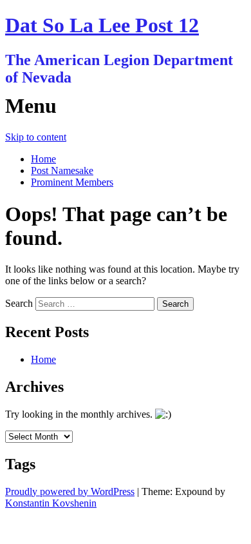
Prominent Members (72, 182)
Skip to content (35, 136)
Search (19, 303)
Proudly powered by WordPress (70, 491)
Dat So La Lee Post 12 (102, 25)
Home (43, 158)
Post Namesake (62, 170)
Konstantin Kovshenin (51, 503)
